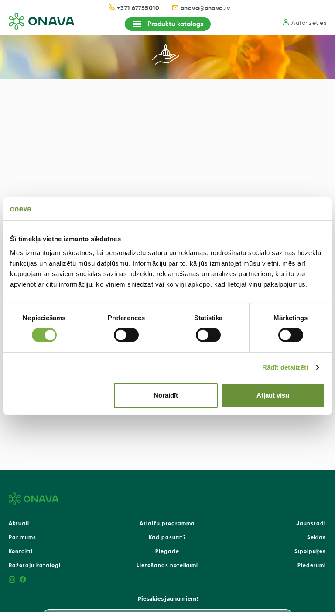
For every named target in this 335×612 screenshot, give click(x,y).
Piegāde (167, 551)
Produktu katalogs (175, 24)
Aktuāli (19, 523)
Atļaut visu (272, 395)
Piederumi (311, 565)
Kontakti (21, 551)
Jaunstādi (311, 523)
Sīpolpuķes (310, 551)
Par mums (22, 537)
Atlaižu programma (167, 523)
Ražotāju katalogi (35, 565)
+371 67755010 (138, 8)
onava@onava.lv (205, 8)
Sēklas (316, 537)
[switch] (126, 335)
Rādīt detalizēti (285, 367)
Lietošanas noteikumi (167, 565)
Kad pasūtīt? (167, 537)
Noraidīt (166, 395)
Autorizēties (308, 23)
